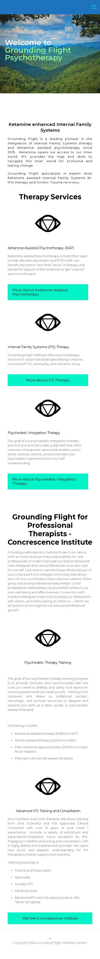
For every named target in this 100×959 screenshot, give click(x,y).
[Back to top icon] (50, 938)
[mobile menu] (94, 7)
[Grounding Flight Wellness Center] (50, 7)
